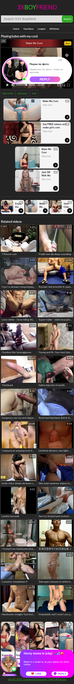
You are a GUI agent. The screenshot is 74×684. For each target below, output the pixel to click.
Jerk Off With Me (46, 174)
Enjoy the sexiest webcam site (18, 205)
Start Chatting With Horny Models (67, 205)
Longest (41, 28)
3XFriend (37, 7)
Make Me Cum (34, 43)
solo (34, 93)
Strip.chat (47, 105)
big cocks (8, 93)
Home (16, 28)
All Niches (54, 28)
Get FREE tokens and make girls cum (55, 126)
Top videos (28, 28)
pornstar (22, 93)
